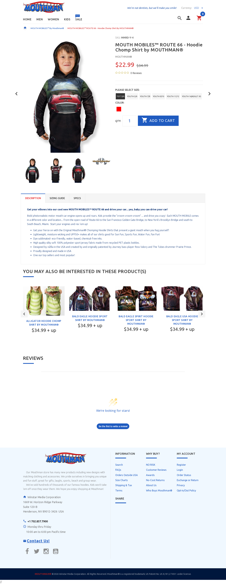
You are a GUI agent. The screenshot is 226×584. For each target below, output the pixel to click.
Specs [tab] (77, 198)
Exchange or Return (187, 480)
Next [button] (201, 313)
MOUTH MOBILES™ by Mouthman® (47, 28)
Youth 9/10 (158, 96)
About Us (151, 485)
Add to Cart (161, 120)
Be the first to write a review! (113, 426)
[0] (199, 19)
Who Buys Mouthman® (159, 490)
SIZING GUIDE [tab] (57, 198)
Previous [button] (24, 313)
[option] (32, 170)
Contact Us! (38, 541)
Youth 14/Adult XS (191, 96)
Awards (150, 475)
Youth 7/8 (145, 96)
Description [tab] (33, 198)
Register (181, 464)
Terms (118, 490)
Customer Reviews (156, 469)
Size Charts (121, 480)
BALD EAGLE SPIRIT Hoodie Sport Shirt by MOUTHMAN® (136, 320)
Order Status (184, 475)
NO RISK (150, 464)
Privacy (181, 485)
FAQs (118, 469)
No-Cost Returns (155, 480)
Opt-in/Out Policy (186, 490)
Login (180, 469)
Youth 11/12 (173, 96)
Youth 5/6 (132, 96)
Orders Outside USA (126, 475)
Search (119, 464)
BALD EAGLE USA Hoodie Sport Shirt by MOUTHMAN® (182, 320)
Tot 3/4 (120, 96)
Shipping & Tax (123, 485)
